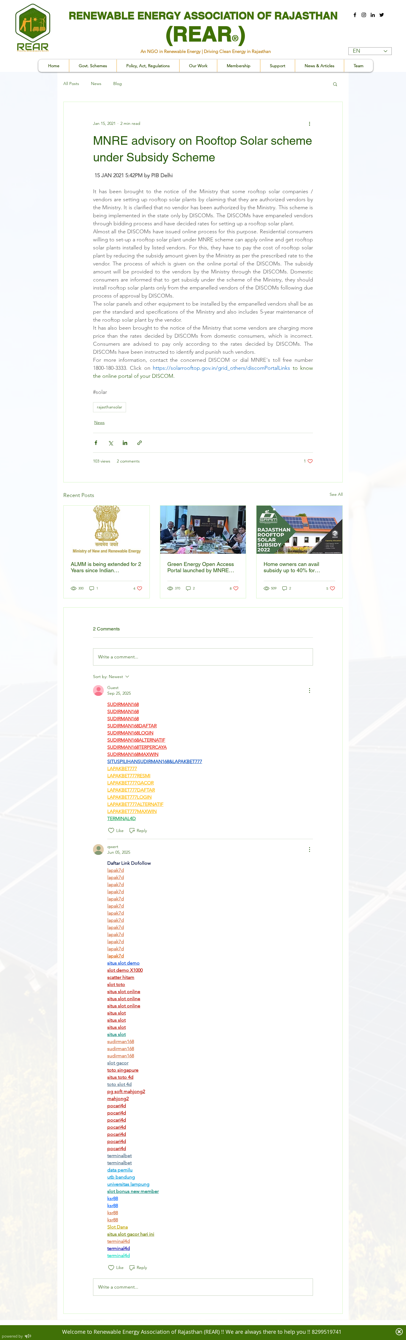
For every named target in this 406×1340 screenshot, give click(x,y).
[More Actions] (309, 690)
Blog (117, 83)
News (96, 83)
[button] (148, 65)
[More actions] (309, 123)
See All (336, 494)
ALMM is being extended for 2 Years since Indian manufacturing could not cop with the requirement (106, 567)
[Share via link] (139, 443)
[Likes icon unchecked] (111, 830)
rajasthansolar (109, 407)
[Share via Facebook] (96, 443)
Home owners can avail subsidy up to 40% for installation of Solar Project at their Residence (298, 567)
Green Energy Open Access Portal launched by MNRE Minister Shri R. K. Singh (200, 567)
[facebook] (355, 15)
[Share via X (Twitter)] (110, 443)
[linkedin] (373, 15)
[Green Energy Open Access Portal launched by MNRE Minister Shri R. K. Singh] (203, 530)
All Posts (71, 83)
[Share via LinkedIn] (125, 443)
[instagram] (364, 15)
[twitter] (382, 15)
